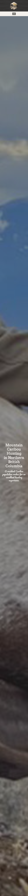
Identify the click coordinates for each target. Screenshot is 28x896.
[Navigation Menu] (14, 13)
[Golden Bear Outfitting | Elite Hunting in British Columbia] (14, 5)
